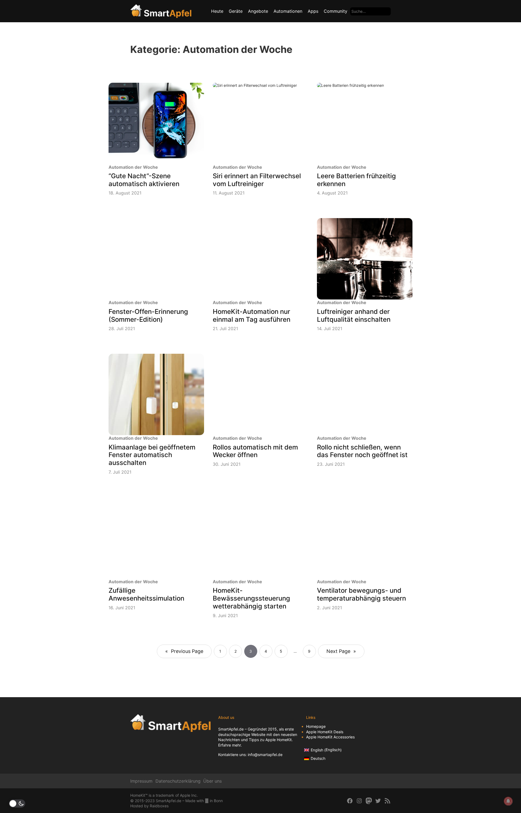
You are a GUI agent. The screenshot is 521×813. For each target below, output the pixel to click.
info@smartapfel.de (265, 754)
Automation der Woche (133, 167)
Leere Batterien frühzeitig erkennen (356, 180)
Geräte (236, 11)
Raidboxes (159, 806)
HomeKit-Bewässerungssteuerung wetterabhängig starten (251, 598)
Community (335, 11)
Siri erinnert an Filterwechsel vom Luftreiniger (257, 180)
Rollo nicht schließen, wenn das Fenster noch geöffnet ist (362, 451)
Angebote (258, 11)
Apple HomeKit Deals (324, 731)
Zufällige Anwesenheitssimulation (146, 594)
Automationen (288, 11)
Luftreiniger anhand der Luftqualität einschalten (353, 315)
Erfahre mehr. (230, 745)
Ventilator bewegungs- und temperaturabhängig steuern (361, 594)
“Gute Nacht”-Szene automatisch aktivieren (144, 180)
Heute (217, 11)
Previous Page (184, 651)
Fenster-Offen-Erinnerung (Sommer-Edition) (148, 315)
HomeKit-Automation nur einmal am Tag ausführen (251, 315)
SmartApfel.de (231, 729)
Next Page (341, 651)
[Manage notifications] (508, 801)
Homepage (316, 726)
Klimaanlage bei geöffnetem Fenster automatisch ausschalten (152, 455)
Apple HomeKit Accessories (330, 737)
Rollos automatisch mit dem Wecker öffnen (255, 451)
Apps (313, 11)
